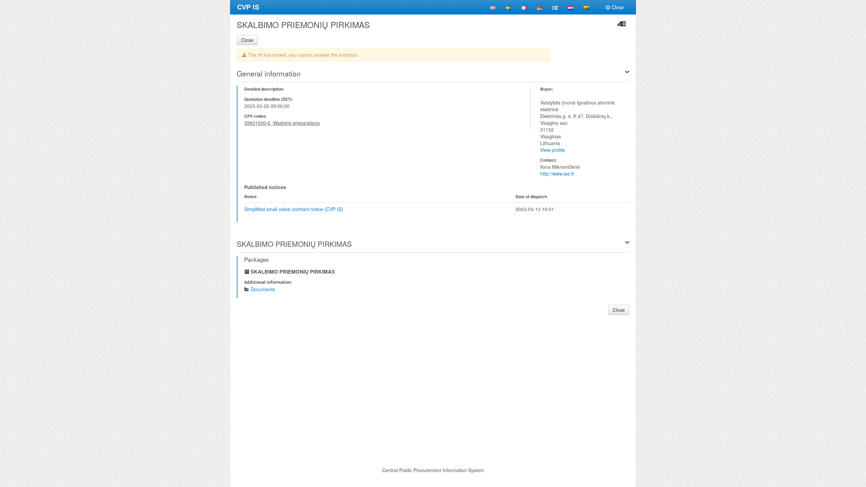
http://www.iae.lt (557, 173)
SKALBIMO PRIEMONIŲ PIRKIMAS (294, 244)
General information (269, 73)
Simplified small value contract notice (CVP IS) (293, 209)
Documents (263, 289)
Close (618, 7)
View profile (552, 149)
